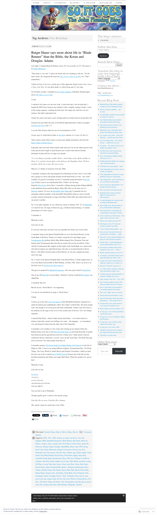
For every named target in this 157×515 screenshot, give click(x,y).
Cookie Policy (43, 511)
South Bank (68, 473)
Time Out (38, 484)
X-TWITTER (89, 3)
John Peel (45, 275)
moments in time (85, 461)
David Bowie (67, 443)
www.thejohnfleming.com (105, 95)
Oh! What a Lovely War (44, 95)
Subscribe (119, 351)
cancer (49, 443)
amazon (59, 438)
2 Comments (87, 432)
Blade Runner (47, 143)
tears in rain (83, 476)
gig (74, 452)
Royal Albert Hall (68, 470)
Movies (64, 432)
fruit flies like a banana (64, 452)
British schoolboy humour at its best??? (111, 253)
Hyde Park (82, 455)
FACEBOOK (60, 3)
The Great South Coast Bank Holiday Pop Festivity (64, 345)
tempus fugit (51, 479)
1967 (49, 438)
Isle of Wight (75, 458)
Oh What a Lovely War (43, 464)
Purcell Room (40, 467)
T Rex (64, 476)
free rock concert (49, 452)
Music (70, 432)
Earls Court (39, 449)
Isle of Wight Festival (59, 354)
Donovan (34, 191)
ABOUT (47, 3)
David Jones (76, 443)
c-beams (43, 443)
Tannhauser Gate (72, 476)
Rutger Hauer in (37, 143)
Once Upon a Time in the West (70, 76)
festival (74, 449)
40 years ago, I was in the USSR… (110, 327)
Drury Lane (74, 446)
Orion (77, 464)
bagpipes (38, 441)
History (58, 432)
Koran (52, 461)
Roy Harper (85, 275)
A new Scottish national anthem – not (111, 229)
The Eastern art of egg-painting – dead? (111, 166)
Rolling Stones (47, 470)
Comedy (47, 432)
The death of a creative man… (109, 335)
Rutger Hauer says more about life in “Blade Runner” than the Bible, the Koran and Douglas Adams (61, 56)
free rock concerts (54, 302)
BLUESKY (75, 3)
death (83, 443)
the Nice (62, 135)
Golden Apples (81, 452)
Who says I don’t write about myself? (111, 190)
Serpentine (59, 473)
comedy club (57, 443)
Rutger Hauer (40, 473)
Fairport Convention (64, 449)
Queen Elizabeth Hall (53, 467)
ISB (68, 458)
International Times (38, 125)
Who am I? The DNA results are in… (111, 266)
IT (81, 458)
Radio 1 (64, 467)
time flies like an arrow (83, 482)
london (57, 461)
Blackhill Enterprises (57, 270)
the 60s (59, 479)
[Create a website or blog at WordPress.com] (123, 496)
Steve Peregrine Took (80, 473)
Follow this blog (107, 47)
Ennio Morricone (39, 68)
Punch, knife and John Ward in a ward (111, 295)
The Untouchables (67, 482)
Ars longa (34, 374)
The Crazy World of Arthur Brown (75, 479)
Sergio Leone (50, 473)
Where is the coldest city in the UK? (110, 221)
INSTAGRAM (105, 3)
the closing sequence (64, 92)
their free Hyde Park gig (62, 332)
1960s (45, 438)
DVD (81, 446)
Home (36, 3)
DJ (87, 443)
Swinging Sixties (55, 476)
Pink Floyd (86, 270)
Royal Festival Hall (81, 470)
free (79, 449)
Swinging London (41, 476)
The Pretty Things (46, 482)
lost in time (65, 461)
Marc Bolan (74, 461)
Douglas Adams (48, 446)
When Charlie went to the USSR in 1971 (112, 309)
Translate (112, 81)
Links (119, 3)
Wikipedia (88, 204)
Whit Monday (62, 484)
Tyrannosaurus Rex (38, 240)
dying (86, 446)
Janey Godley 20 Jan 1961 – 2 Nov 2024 (112, 279)
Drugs (53, 432)
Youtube (79, 484)
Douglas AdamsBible (62, 446)
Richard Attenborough (76, 467)
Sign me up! (103, 56)
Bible (44, 441)
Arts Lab (81, 438)
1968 (54, 438)
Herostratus (42, 185)
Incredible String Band (61, 191)
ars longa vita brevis (70, 438)
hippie (75, 455)
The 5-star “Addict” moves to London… (112, 292)
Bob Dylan (76, 441)
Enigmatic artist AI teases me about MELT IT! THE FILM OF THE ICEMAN (110, 195)
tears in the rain (40, 479)
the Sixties (56, 482)
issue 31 (60, 265)
